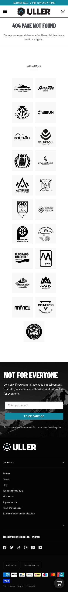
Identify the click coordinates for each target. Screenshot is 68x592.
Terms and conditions (13, 490)
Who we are (8, 496)
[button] (34, 525)
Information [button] (8, 462)
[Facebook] (4, 547)
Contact (6, 479)
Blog (5, 484)
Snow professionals (12, 507)
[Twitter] (12, 547)
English (9, 565)
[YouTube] (40, 547)
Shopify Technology (26, 586)
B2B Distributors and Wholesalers (19, 513)
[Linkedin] (33, 547)
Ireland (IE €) (30, 565)
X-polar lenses (10, 502)
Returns (6, 473)
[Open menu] (8, 11)
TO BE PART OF (34, 416)
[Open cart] (59, 583)
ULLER (8, 586)
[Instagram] (26, 547)
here (60, 35)
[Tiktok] (18, 547)
